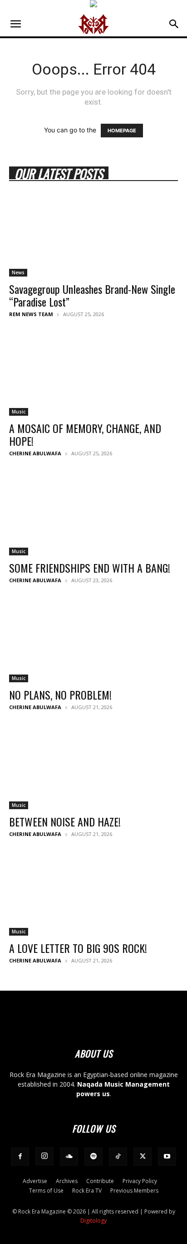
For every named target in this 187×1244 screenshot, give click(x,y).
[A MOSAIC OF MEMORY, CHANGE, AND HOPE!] (93, 374)
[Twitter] (142, 1157)
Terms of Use (46, 1190)
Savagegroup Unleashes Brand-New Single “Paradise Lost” (92, 295)
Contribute (100, 1181)
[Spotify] (93, 1157)
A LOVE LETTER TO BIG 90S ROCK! (78, 948)
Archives (67, 1181)
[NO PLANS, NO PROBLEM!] (93, 640)
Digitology (93, 1220)
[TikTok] (118, 1157)
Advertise (35, 1181)
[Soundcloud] (69, 1157)
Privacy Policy (140, 1181)
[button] (15, 24)
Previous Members (134, 1190)
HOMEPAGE (122, 130)
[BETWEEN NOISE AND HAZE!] (93, 767)
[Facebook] (20, 1157)
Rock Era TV (87, 1190)
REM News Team (31, 314)
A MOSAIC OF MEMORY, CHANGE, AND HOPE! (85, 434)
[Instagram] (44, 1156)
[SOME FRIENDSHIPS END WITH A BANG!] (93, 513)
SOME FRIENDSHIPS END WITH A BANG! (89, 567)
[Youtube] (167, 1157)
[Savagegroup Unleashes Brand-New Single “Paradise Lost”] (93, 235)
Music (18, 411)
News (18, 272)
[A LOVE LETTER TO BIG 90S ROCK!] (93, 894)
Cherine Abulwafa (35, 453)
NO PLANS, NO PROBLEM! (60, 694)
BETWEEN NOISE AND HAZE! (65, 821)
